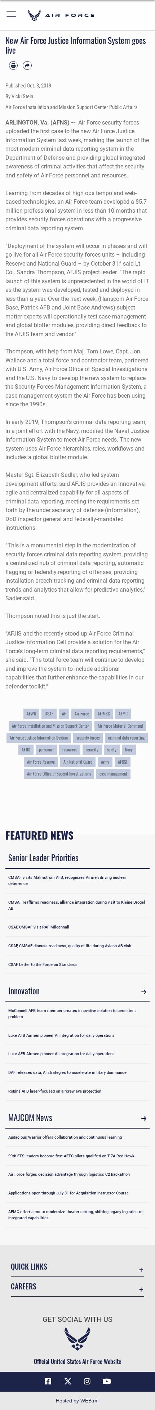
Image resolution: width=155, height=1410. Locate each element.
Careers (23, 1286)
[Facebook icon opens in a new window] (48, 1381)
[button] (11, 15)
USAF (49, 713)
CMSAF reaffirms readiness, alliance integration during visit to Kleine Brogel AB (76, 905)
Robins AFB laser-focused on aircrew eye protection (54, 1091)
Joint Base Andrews (88, 307)
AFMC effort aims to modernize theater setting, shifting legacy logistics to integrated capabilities (75, 1214)
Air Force (82, 713)
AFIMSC (104, 713)
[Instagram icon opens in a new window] (87, 1381)
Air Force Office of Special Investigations (96, 369)
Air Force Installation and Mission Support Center (50, 725)
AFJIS (26, 749)
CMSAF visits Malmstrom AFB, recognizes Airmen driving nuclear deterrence (67, 880)
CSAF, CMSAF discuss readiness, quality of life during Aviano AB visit (70, 945)
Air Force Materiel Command (120, 725)
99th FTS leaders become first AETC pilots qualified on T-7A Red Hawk (71, 1155)
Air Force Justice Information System (39, 737)
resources (69, 749)
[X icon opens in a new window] (67, 1381)
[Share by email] (27, 65)
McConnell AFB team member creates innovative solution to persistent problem (72, 1013)
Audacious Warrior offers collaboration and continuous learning (65, 1137)
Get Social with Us (77, 1319)
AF (64, 713)
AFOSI (122, 761)
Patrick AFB (35, 307)
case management (113, 773)
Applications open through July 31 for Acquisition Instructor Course (68, 1193)
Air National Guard (77, 761)
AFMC (123, 713)
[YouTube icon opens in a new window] (107, 1381)
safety (111, 749)
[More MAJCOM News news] (144, 1119)
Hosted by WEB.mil (77, 1401)
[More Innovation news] (144, 992)
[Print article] (13, 65)
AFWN (31, 713)
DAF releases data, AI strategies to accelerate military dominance (67, 1072)
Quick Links (29, 1266)
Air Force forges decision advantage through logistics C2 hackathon (69, 1174)
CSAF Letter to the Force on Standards (43, 964)
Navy (129, 749)
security (92, 749)
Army (105, 761)
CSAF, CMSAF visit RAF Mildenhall (38, 927)
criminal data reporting (126, 737)
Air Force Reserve (41, 761)
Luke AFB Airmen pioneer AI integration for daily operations (61, 1035)
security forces (87, 737)
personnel (46, 749)
